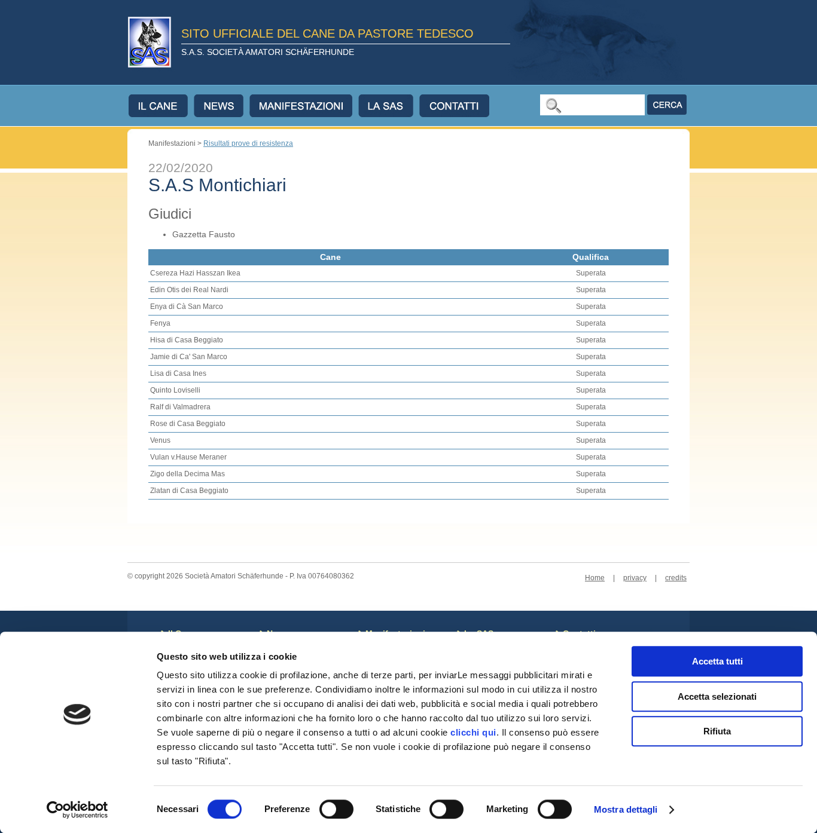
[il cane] (161, 105)
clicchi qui (473, 732)
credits (676, 578)
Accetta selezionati (717, 696)
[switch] (336, 809)
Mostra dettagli (626, 809)
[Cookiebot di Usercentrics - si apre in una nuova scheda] (77, 810)
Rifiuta (717, 731)
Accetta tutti (717, 661)
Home (595, 578)
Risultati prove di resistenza (248, 143)
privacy (635, 578)
